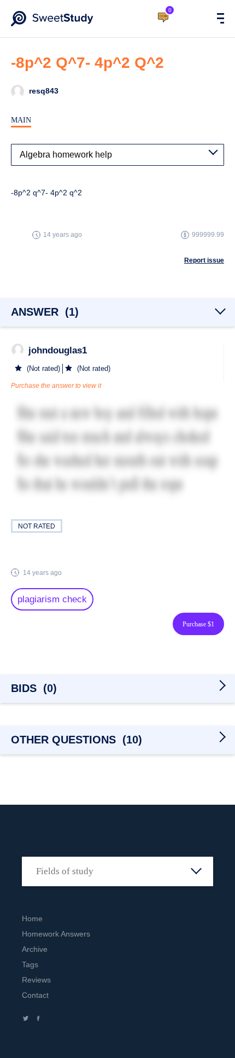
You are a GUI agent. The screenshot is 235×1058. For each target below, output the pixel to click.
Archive (35, 949)
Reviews (36, 979)
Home (32, 918)
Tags (30, 964)
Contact (35, 995)
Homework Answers (56, 933)
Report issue (204, 260)
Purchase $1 (198, 624)
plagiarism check (52, 599)
